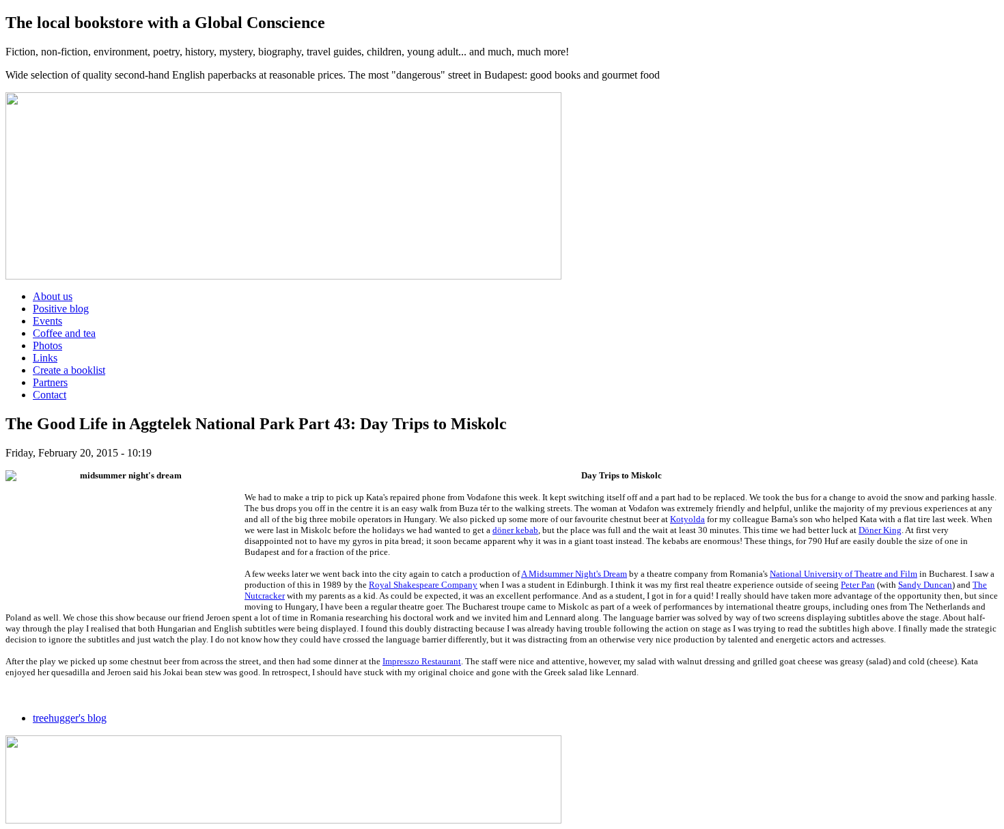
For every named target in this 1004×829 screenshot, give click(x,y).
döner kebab (515, 530)
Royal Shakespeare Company (423, 585)
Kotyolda (687, 519)
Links (45, 358)
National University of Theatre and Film (843, 574)
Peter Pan (858, 585)
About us (52, 296)
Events (47, 321)
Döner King (880, 530)
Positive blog (61, 308)
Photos (47, 345)
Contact (49, 394)
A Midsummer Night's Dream (574, 574)
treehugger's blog (70, 718)
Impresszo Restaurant (421, 661)
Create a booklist (69, 370)
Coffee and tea (64, 333)
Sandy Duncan (925, 585)
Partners (50, 382)
